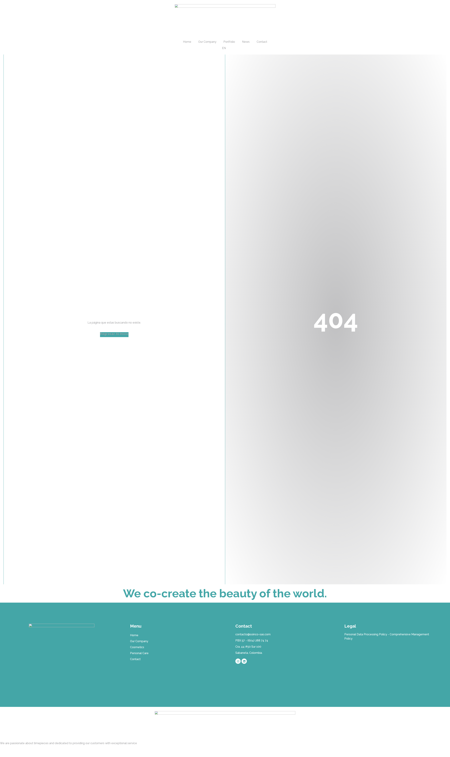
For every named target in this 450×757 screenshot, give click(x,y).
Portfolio (229, 41)
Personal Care (139, 653)
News (246, 41)
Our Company (207, 41)
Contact (262, 41)
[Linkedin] (244, 661)
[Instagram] (238, 661)
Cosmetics (137, 647)
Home (187, 41)
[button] (114, 334)
